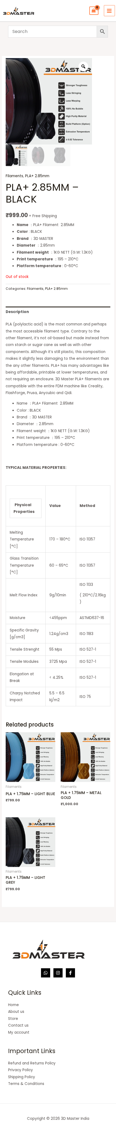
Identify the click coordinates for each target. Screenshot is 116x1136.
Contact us (18, 1025)
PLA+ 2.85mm (37, 176)
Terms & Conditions (26, 1083)
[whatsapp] (45, 972)
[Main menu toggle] (109, 10)
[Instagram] (58, 972)
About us (16, 1011)
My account (18, 1032)
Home (13, 1004)
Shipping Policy (21, 1077)
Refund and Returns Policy (32, 1063)
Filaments (14, 176)
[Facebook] (70, 972)
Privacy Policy (20, 1070)
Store (13, 1018)
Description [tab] (17, 311)
